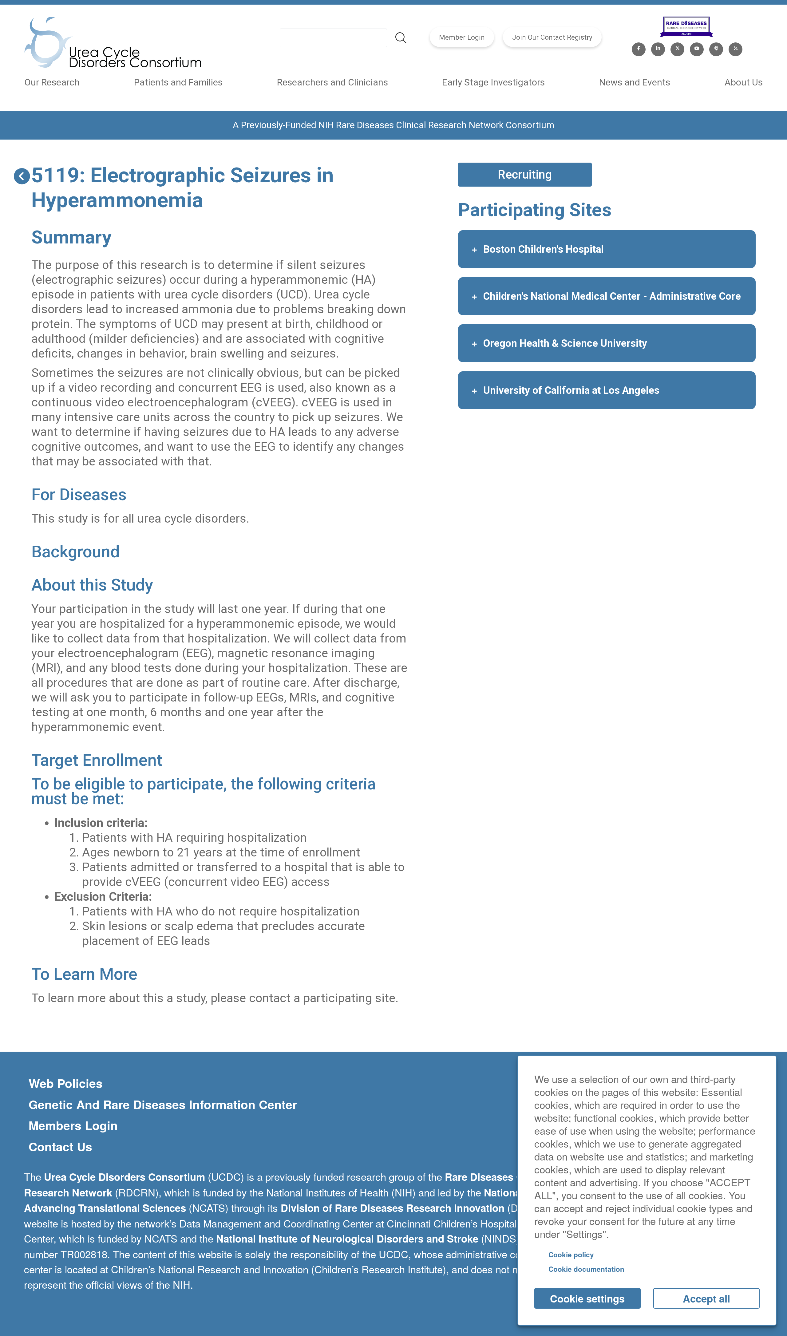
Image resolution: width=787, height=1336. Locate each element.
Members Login (73, 1125)
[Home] (112, 43)
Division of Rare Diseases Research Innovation (392, 1207)
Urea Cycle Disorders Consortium (124, 1176)
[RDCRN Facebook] (639, 47)
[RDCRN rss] (735, 47)
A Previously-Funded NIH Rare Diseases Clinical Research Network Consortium (393, 125)
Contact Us (60, 1146)
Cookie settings (587, 1298)
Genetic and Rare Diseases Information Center (163, 1104)
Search (401, 37)
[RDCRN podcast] (716, 47)
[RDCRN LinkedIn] (658, 47)
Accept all (706, 1298)
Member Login (462, 37)
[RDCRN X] (677, 47)
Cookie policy (571, 1254)
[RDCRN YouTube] (697, 47)
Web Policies (66, 1083)
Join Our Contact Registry (552, 37)
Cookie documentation (586, 1269)
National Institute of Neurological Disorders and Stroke (347, 1238)
